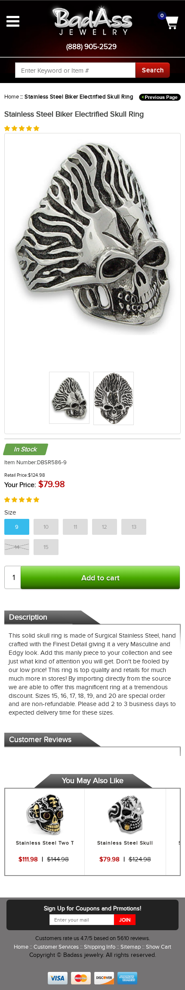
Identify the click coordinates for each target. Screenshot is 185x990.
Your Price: (20, 484)
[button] (21, 128)
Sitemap (131, 947)
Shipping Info (100, 947)
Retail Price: (16, 475)
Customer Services (57, 947)
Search (153, 70)
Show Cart (158, 947)
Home (11, 96)
